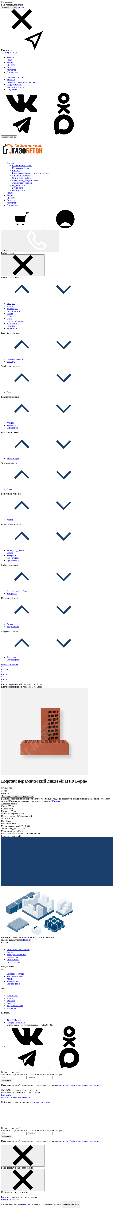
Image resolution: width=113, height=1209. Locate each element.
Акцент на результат (43, 1102)
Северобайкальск (15, 359)
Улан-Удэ (11, 361)
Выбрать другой (9, 7)
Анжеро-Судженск (15, 550)
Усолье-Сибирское (15, 321)
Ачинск (10, 423)
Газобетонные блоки (22, 165)
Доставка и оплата (15, 77)
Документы (12, 89)
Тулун (9, 318)
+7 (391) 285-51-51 (9, 52)
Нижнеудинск (13, 311)
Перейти (27, 940)
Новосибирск (13, 458)
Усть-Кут (11, 326)
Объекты (11, 67)
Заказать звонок (9, 137)
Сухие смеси (13, 959)
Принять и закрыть (71, 1204)
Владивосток (13, 626)
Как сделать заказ (15, 976)
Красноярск (12, 308)
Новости (11, 79)
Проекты (11, 65)
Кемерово (11, 555)
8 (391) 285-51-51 (15, 1020)
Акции (10, 62)
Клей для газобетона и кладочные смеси (31, 173)
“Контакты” (56, 801)
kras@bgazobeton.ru (16, 1022)
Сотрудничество (14, 84)
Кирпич (16, 170)
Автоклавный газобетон (18, 949)
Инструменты (18, 190)
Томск (9, 489)
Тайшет (10, 316)
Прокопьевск (13, 560)
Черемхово (12, 328)
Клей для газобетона (16, 954)
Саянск (10, 313)
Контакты (11, 70)
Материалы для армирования (26, 180)
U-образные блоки (20, 168)
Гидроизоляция (19, 185)
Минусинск (12, 428)
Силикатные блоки (21, 175)
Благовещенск (13, 660)
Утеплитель (17, 188)
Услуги (10, 60)
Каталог (10, 57)
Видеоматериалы (15, 1005)
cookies (26, 1204)
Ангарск (11, 303)
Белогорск (11, 657)
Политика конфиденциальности (16, 1097)
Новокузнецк (13, 558)
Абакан (10, 520)
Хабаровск (12, 593)
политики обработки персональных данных (79, 1085)
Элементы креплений (22, 183)
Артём (10, 624)
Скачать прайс (13, 984)
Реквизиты (6, 1095)
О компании (12, 72)
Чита (9, 392)
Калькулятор (12, 981)
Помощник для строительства (21, 82)
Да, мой (21, 7)
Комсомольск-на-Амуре (18, 591)
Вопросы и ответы (15, 87)
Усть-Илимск (13, 323)
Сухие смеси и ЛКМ (21, 178)
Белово (10, 553)
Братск (10, 306)
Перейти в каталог (10, 1200)
